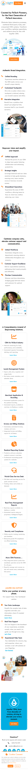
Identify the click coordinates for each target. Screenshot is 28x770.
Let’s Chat (8, 634)
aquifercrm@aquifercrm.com (15, 746)
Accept (10, 766)
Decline (17, 766)
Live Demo (18, 3)
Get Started (9, 650)
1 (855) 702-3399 (15, 743)
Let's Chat (14, 724)
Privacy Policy (12, 762)
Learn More (14, 59)
